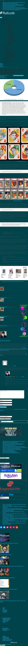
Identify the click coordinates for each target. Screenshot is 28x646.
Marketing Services (6, 619)
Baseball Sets (4, 281)
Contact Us (5, 611)
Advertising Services (7, 618)
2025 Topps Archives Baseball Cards (9, 323)
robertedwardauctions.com (21, 161)
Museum (4, 636)
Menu (1, 17)
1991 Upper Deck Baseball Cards (9, 450)
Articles (7, 24)
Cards (22, 75)
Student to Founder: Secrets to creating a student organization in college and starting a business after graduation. (14, 348)
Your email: (2, 415)
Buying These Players (7, 640)
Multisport (11, 34)
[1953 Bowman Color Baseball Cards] (2, 301)
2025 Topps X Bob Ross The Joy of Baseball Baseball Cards (14, 7)
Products (10, 42)
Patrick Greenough (3, 75)
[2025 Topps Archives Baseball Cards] (2, 320)
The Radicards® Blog (7, 644)
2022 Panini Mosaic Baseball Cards (9, 6)
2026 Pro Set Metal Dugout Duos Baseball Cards (12, 9)
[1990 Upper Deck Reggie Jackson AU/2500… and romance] (2, 290)
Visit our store (4, 77)
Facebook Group (6, 638)
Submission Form (9, 61)
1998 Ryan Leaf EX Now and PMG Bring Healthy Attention (14, 2)
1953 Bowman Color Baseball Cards (9, 304)
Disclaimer (9, 281)
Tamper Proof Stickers (11, 54)
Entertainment (12, 36)
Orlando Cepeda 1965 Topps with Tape (10, 313)
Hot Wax (10, 38)
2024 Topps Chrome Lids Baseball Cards (10, 3)
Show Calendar (6, 637)
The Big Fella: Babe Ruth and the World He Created (12, 508)
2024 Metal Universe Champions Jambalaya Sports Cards (13, 4)
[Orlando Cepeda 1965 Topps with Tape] (2, 310)
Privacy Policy (5, 621)
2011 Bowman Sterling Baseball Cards (10, 451)
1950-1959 (15, 75)
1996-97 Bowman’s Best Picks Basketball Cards (11, 452)
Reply (15, 365)
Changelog (5, 609)
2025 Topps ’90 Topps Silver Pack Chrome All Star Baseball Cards (15, 8)
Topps (22, 281)
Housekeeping (11, 39)
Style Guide (5, 610)
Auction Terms (9, 60)
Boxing (10, 30)
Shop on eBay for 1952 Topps (7, 209)
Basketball (11, 26)
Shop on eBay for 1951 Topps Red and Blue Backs (11, 171)
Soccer (10, 33)
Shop (7, 48)
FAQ (3, 608)
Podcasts (7, 45)
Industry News (12, 40)
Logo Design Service (10, 56)
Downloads (5, 630)
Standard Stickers (10, 52)
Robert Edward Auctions (16, 281)
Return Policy (5, 628)
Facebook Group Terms (7, 639)
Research (10, 44)
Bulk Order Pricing (6, 629)
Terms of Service (6, 620)
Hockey (10, 29)
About (4, 607)
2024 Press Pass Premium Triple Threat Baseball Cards (13, 5)
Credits (4, 622)
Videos (7, 46)
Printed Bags (8, 51)
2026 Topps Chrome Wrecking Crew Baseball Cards (12, 449)
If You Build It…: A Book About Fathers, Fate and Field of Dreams (15, 517)
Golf (9, 31)
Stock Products (9, 50)
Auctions (7, 58)
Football (10, 28)
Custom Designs (9, 55)
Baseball (10, 25)
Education (11, 35)
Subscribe (8, 20)
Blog (8, 22)
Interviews (11, 41)
